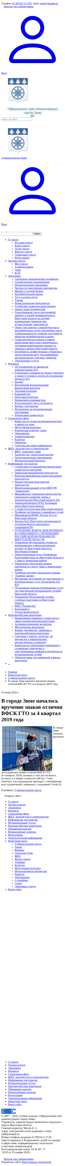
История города (24, 242)
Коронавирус (22, 609)
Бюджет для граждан (26, 406)
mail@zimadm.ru (49, 3)
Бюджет (19, 381)
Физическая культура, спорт (30, 430)
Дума (18, 269)
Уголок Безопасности (27, 612)
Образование (22, 433)
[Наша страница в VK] (5, 1156)
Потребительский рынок (29, 294)
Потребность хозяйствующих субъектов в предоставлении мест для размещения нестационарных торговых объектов (38, 354)
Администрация (24, 266)
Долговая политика (26, 391)
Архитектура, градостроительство (34, 454)
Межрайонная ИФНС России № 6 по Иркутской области (36, 517)
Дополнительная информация (25, 1098)
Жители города (23, 251)
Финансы (13, 363)
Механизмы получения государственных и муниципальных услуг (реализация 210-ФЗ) (39, 581)
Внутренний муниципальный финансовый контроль (32, 386)
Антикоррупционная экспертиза (33, 624)
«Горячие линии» (24, 575)
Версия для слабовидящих (18, 6)
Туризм (19, 300)
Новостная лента (17, 674)
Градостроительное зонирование (33, 457)
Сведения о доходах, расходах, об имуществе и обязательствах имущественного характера (34, 639)
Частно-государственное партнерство (36, 288)
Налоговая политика (26, 397)
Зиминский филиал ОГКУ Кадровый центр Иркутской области (36, 504)
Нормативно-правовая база (30, 400)
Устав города (22, 248)
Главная (12, 671)
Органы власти (16, 260)
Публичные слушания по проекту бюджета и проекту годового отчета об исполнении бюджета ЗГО (39, 375)
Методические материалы (29, 627)
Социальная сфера (18, 418)
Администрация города (27, 790)
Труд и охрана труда (26, 297)
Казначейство (22, 394)
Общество (20, 442)
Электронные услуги (27, 360)
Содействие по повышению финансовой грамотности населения (38, 468)
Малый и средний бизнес (29, 291)
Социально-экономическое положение (36, 279)
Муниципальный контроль (30, 460)
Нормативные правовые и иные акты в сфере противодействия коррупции (37, 620)
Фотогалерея (22, 257)
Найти (37, 233)
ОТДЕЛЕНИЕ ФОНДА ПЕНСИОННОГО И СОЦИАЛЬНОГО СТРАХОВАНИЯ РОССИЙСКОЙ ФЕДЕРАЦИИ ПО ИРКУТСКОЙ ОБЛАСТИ (39, 535)
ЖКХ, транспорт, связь (28, 451)
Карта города (22, 245)
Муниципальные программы (31, 285)
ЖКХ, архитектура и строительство (28, 448)
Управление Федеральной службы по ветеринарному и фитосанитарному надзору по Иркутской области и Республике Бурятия (36, 547)
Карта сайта (15, 1104)
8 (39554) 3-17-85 (22, 3)
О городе (13, 239)
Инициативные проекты (22, 1092)
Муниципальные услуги (22, 1083)
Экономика (14, 276)
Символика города (25, 254)
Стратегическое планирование (32, 282)
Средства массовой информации (33, 445)
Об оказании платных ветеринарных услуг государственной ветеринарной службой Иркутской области (39, 590)
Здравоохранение (24, 436)
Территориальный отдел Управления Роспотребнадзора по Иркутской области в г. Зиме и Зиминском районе (39, 557)
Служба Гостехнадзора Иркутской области (39, 509)
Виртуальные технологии (36, 1162)
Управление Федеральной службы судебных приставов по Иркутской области (34, 599)
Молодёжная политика (28, 427)
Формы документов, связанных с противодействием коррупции (33, 632)
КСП (17, 272)
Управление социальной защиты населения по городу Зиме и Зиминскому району (38, 566)
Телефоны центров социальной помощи (37, 572)
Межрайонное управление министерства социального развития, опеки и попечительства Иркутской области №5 (38, 497)
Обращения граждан (19, 1089)
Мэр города (21, 263)
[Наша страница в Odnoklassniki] (2, 1156)
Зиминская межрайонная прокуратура (36, 472)
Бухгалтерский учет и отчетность (34, 403)
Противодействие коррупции (25, 615)
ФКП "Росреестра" (25, 606)
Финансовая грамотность (29, 415)
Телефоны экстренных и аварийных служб (39, 512)
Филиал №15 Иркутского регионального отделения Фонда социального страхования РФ (38, 524)
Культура (20, 439)
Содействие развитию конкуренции (35, 306)
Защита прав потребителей (30, 309)
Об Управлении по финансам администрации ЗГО (31, 368)
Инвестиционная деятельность (32, 303)
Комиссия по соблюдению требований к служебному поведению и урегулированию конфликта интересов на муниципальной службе (38, 650)
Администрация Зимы (14, 157)
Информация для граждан (23, 463)
